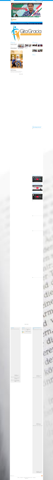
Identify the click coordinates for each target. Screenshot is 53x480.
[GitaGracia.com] (14, 19)
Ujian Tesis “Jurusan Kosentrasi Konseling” (41, 0)
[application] (37, 179)
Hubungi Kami (28, 22)
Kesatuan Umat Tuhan (28, 329)
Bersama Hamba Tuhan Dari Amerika (17, 378)
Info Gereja (16, 23)
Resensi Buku (12, 69)
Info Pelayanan (12, 23)
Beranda (12, 22)
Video (39, 23)
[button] (41, 1)
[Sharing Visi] (14, 45)
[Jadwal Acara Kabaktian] (23, 332)
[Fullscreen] (41, 181)
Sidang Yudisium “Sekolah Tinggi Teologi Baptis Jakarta (39, 472)
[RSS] (41, 475)
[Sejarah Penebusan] (17, 59)
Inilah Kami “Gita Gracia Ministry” (17, 381)
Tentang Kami (15, 22)
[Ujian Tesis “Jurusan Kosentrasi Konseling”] (28, 45)
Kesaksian (35, 23)
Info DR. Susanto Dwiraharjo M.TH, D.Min (22, 23)
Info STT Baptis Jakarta (30, 23)
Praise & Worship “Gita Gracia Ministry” (17, 375)
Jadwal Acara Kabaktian (28, 331)
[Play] (33, 181)
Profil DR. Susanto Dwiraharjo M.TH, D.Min (21, 22)
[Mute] (40, 181)
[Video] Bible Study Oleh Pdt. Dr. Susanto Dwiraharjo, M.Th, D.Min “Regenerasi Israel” (26, 0)
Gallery (37, 23)
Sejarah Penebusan (13, 70)
